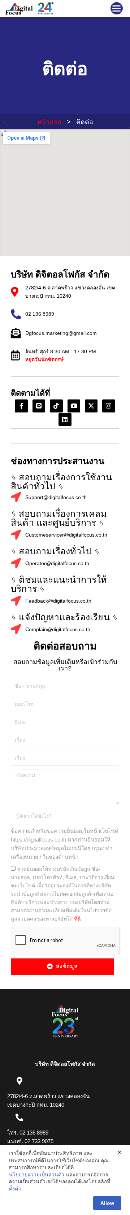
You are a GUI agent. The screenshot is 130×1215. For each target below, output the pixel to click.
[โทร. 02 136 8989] (19, 1117)
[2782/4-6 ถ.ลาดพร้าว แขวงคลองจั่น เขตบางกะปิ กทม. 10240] (19, 1081)
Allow (107, 1203)
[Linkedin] (65, 419)
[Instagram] (108, 405)
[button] (116, 8)
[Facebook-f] (21, 405)
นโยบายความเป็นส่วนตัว (36, 1174)
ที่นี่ (77, 919)
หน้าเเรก (49, 122)
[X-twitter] (91, 405)
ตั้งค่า (15, 1189)
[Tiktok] (56, 405)
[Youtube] (74, 405)
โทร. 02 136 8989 (27, 1132)
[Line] (39, 405)
